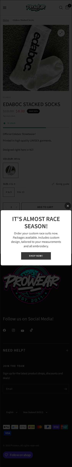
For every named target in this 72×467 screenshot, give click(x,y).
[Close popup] (68, 206)
